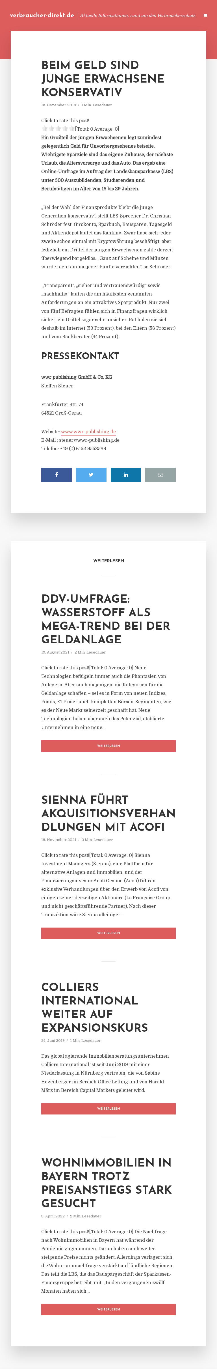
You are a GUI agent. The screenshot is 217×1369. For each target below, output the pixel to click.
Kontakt (126, 15)
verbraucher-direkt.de (42, 16)
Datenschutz (183, 15)
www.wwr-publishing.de (88, 431)
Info (105, 15)
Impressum (152, 15)
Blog (88, 15)
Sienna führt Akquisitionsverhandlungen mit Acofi (108, 814)
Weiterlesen (108, 746)
